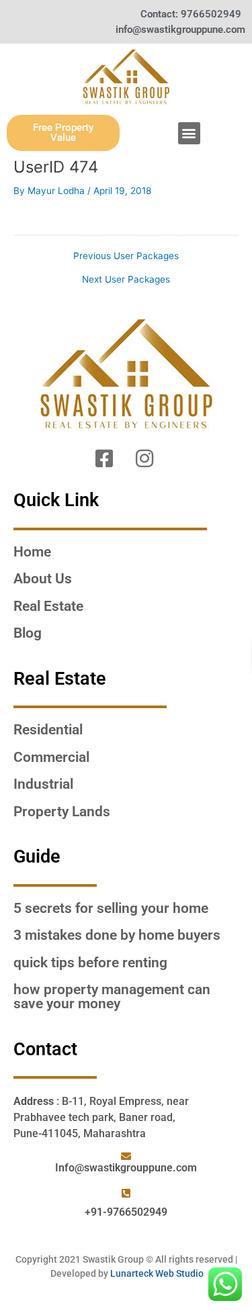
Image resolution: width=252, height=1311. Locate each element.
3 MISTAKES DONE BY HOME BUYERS (116, 935)
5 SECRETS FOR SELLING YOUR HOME (110, 908)
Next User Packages (126, 280)
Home (32, 552)
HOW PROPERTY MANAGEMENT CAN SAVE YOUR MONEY (111, 996)
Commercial (51, 757)
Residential (48, 730)
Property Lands (61, 812)
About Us (42, 579)
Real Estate (48, 606)
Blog (27, 633)
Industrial (43, 784)
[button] (189, 133)
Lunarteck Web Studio (157, 1273)
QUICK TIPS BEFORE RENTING (90, 963)
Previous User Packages (126, 256)
